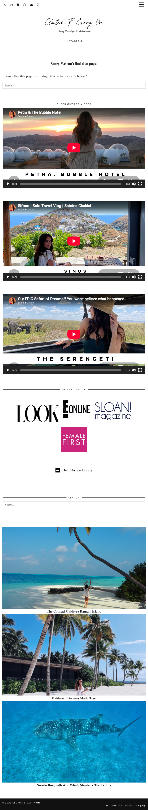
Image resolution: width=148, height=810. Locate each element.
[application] (74, 147)
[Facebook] (18, 5)
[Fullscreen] (140, 184)
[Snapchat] (24, 5)
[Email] (31, 5)
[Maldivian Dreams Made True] (74, 655)
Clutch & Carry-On (74, 21)
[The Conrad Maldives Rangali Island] (74, 568)
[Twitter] (4, 5)
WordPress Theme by (126, 805)
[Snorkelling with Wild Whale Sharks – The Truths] (74, 742)
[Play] (8, 184)
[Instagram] (11, 5)
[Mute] (134, 184)
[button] (142, 5)
